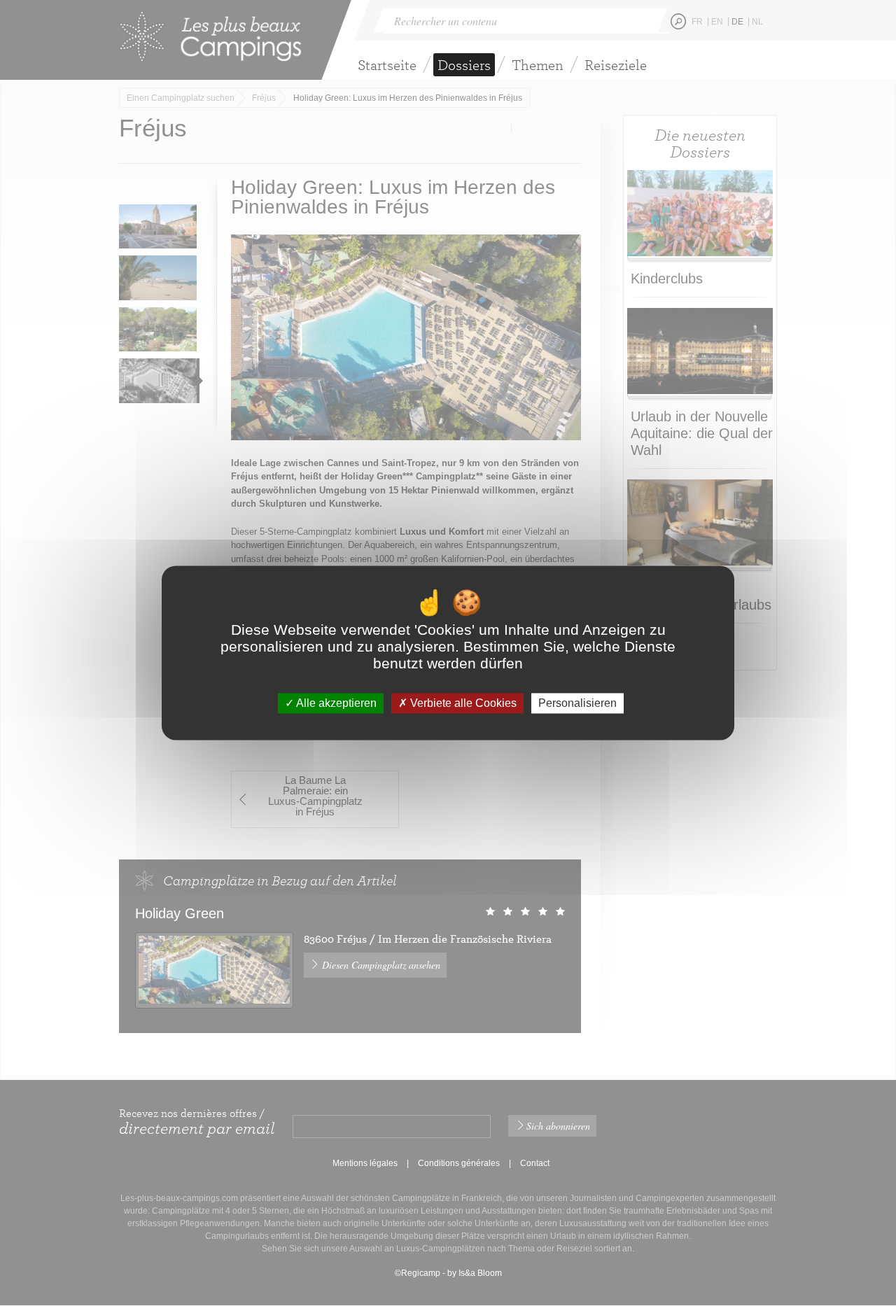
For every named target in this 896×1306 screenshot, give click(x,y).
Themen (538, 64)
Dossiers (464, 64)
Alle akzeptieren (335, 703)
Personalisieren (577, 703)
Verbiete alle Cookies (462, 703)
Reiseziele (615, 64)
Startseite (387, 64)
